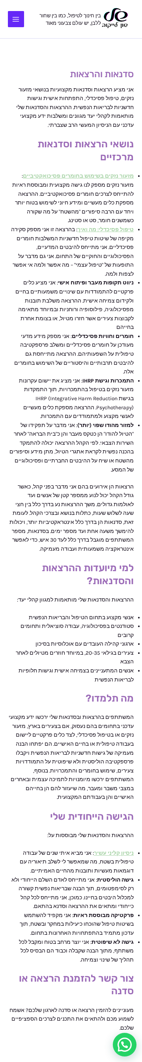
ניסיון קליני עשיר (114, 853)
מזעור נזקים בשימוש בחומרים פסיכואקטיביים (78, 176)
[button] (124, 1044)
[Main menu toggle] (16, 19)
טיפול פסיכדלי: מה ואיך (105, 229)
